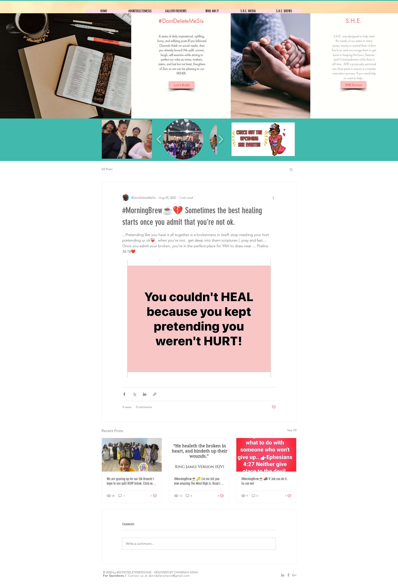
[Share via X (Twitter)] (134, 394)
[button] (127, 139)
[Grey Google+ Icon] (294, 575)
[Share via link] (155, 394)
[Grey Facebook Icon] (288, 575)
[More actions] (273, 197)
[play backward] (159, 139)
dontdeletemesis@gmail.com (169, 575)
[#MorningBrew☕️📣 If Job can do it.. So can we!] (266, 455)
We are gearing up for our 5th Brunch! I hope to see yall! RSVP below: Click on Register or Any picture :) (130, 481)
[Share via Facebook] (124, 394)
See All (291, 430)
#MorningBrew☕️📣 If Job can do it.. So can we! (264, 481)
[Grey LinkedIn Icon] (282, 575)
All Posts (107, 169)
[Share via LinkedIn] (145, 394)
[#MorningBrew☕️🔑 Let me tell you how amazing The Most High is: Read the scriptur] (199, 455)
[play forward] (220, 139)
